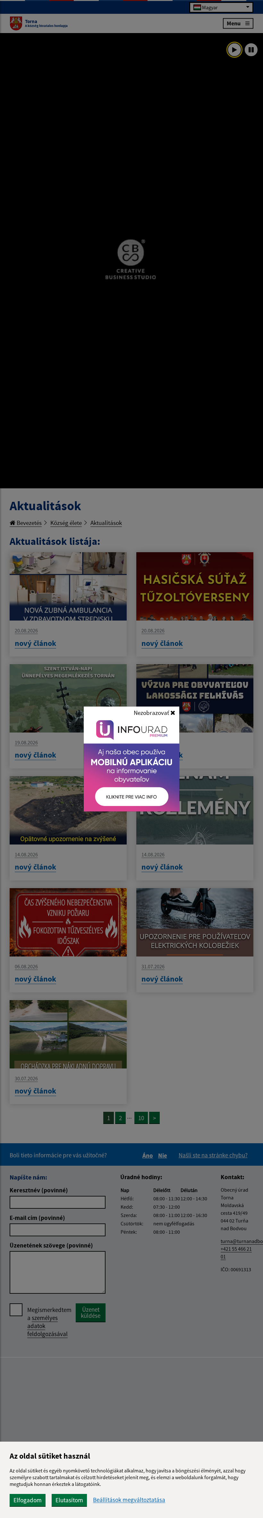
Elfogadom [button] (27, 1500)
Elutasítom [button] (69, 1500)
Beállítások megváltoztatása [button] (129, 1500)
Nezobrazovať (152, 712)
